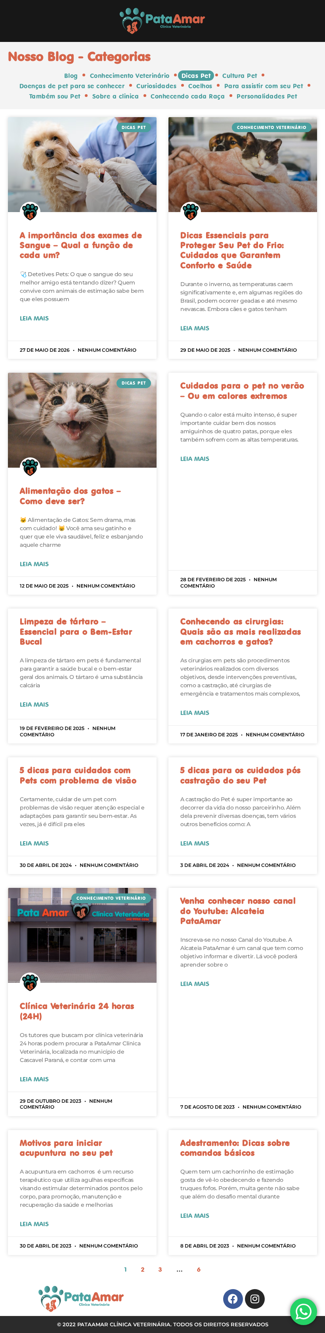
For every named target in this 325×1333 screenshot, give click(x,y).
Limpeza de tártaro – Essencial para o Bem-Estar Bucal (76, 631)
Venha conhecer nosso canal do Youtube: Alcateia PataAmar (238, 910)
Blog (71, 76)
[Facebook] (233, 1299)
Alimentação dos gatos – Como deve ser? (70, 495)
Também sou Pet (54, 96)
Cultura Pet (239, 76)
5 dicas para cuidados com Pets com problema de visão (78, 775)
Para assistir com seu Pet (263, 86)
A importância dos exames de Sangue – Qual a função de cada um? (81, 245)
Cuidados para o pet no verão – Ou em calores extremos (242, 390)
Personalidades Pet (267, 96)
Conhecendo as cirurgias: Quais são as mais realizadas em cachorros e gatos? (240, 631)
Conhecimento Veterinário (130, 76)
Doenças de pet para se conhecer (72, 86)
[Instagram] (255, 1299)
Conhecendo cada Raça (188, 96)
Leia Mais (34, 318)
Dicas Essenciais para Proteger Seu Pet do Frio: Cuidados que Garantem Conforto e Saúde (232, 250)
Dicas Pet (196, 76)
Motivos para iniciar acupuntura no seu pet (66, 1148)
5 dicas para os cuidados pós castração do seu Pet (240, 775)
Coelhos (200, 86)
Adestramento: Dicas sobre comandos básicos (235, 1148)
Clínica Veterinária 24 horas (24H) (77, 1011)
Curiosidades (156, 86)
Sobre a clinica (115, 96)
